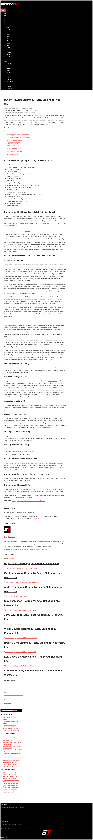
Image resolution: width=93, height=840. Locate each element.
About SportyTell (4, 807)
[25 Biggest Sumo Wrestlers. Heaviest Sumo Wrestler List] (12, 744)
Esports (8, 31)
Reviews (9, 79)
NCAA (8, 43)
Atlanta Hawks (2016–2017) (13, 143)
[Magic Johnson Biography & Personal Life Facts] (35, 559)
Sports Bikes (10, 86)
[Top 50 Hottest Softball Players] (11, 757)
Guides (8, 68)
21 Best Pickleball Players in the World (12, 740)
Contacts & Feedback (19, 807)
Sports (8, 49)
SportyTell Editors (7, 108)
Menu (3, 10)
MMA (8, 38)
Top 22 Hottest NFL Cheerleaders (11, 730)
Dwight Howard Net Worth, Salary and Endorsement (17, 152)
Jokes (8, 70)
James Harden (52, 381)
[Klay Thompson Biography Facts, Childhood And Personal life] (35, 596)
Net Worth (9, 72)
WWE (5, 22)
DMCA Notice (20, 824)
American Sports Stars (30, 549)
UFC (5, 24)
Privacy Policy (4, 824)
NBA (5, 13)
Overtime (9, 74)
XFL (8, 59)
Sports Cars (9, 88)
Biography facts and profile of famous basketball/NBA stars (28, 501)
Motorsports (9, 40)
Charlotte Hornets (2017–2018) (14, 145)
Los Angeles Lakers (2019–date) (14, 148)
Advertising (11, 807)
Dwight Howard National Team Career (14, 151)
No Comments (30, 108)
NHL (5, 20)
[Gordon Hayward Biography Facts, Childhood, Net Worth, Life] (35, 568)
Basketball (24, 108)
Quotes (8, 77)
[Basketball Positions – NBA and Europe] (12, 719)
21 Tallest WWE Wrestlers (9, 726)
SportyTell (2, 837)
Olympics (9, 45)
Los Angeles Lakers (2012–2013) (15, 140)
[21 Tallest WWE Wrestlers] (9, 725)
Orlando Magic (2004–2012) (14, 138)
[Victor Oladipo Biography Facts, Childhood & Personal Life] (35, 624)
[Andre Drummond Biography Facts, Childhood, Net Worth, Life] (35, 582)
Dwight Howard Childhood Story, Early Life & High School (18, 135)
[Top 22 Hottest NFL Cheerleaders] (11, 728)
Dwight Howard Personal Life (12, 154)
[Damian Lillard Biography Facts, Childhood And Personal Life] (12, 781)
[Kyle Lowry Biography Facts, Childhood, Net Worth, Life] (35, 652)
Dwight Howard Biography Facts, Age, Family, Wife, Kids (18, 134)
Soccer (8, 47)
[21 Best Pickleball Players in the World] (12, 738)
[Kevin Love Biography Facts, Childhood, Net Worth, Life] (12, 774)
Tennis (8, 54)
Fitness (8, 65)
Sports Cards (10, 83)
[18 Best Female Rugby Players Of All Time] (12, 751)
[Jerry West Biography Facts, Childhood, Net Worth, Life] (35, 610)
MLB (5, 18)
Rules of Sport (10, 81)
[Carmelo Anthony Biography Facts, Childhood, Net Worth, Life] (35, 666)
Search (15, 710)
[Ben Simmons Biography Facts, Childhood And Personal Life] (12, 789)
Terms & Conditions (12, 824)
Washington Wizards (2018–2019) (15, 146)
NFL (5, 15)
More (5, 61)
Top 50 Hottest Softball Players (10, 758)
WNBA (8, 56)
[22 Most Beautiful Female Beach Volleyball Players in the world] (12, 762)
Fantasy (8, 34)
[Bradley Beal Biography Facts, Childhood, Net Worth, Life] (35, 638)
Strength (9, 52)
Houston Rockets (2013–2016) (14, 142)
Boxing (8, 29)
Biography (9, 63)
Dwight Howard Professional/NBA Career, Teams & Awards (18, 137)
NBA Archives (27, 231)
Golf (8, 36)
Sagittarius (44, 549)
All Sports (6, 27)
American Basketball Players (15, 549)
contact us (36, 518)
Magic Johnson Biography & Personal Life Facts (31, 563)
